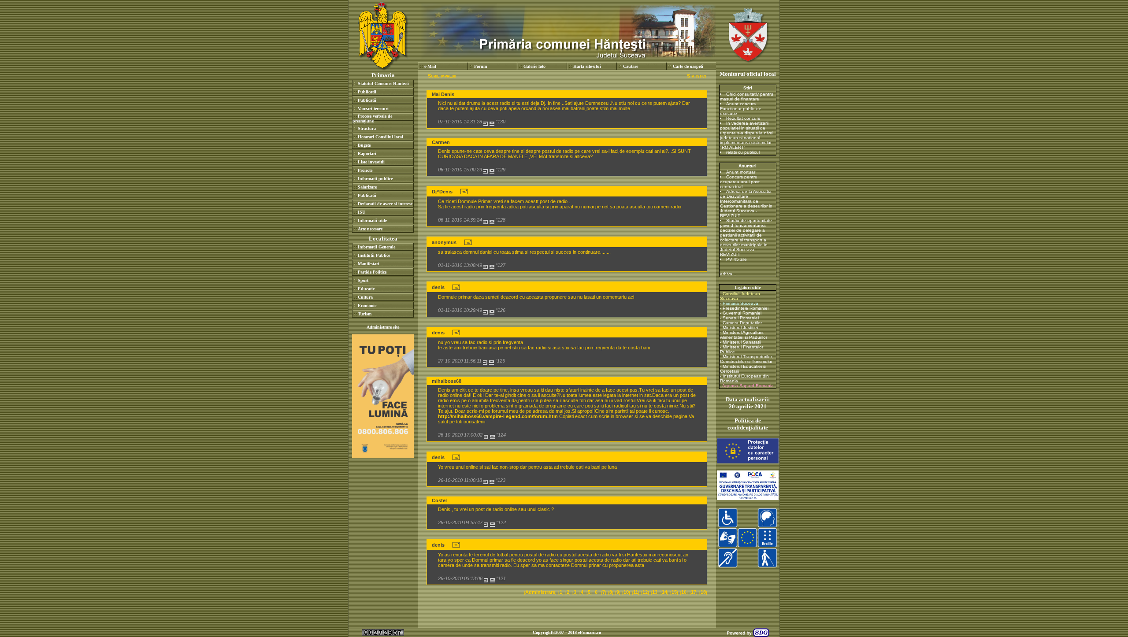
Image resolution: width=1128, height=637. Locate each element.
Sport (363, 280)
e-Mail (430, 66)
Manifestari (368, 263)
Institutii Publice (374, 255)
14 (664, 592)
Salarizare (367, 187)
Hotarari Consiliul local (380, 136)
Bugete (364, 145)
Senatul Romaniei (741, 317)
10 (626, 592)
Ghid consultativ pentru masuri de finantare (746, 96)
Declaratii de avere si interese (385, 203)
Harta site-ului (587, 66)
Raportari (367, 153)
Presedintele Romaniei (745, 308)
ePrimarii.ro (589, 632)
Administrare (540, 592)
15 (674, 592)
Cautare (630, 66)
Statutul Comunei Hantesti (383, 83)
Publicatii (367, 91)
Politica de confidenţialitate (747, 424)
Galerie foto (534, 66)
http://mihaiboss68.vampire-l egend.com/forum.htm (498, 416)
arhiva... (728, 273)
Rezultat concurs (743, 118)
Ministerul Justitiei (740, 327)
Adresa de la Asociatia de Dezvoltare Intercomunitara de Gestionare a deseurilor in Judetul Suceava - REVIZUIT (746, 203)
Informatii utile (372, 220)
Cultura (365, 297)
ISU (361, 212)
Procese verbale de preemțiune (372, 118)
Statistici (696, 75)
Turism (364, 313)
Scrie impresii (442, 75)
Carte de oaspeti (688, 66)
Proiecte (365, 170)
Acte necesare (370, 228)
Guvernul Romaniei (742, 313)
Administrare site (383, 327)
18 (703, 592)
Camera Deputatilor (742, 322)
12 (645, 592)
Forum (480, 66)
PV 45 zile (736, 259)
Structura (367, 128)
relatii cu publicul (743, 152)
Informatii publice (375, 178)
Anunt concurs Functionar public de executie (740, 108)
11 (635, 592)
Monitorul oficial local (748, 73)
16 (683, 592)
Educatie (366, 288)
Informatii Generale (376, 246)
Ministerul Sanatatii (742, 342)
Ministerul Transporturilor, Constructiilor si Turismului (746, 359)
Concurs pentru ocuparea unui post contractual (740, 181)
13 (654, 592)
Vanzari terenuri (373, 108)
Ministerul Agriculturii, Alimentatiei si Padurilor (743, 335)
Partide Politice (372, 272)
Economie (367, 305)
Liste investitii (371, 161)
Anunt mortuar (740, 172)
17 (693, 592)
